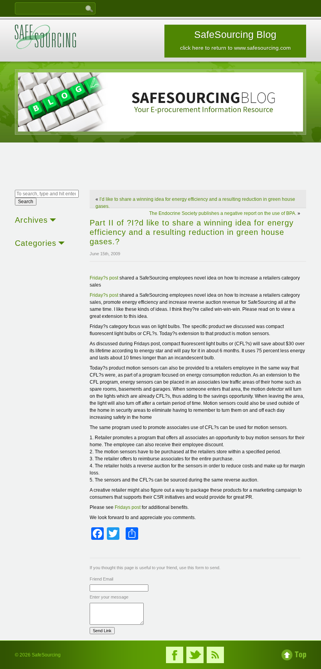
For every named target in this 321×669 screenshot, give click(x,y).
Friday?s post (104, 278)
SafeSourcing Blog (235, 40)
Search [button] (25, 201)
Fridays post (128, 507)
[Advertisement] (160, 167)
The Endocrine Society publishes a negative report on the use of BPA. (222, 213)
